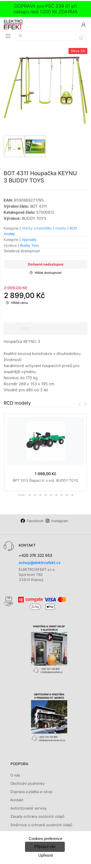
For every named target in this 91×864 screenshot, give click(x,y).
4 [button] (40, 495)
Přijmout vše (45, 847)
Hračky (60, 228)
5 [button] (46, 495)
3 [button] (35, 495)
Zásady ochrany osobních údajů (37, 816)
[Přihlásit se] (83, 24)
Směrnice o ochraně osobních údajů (41, 825)
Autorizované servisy (28, 808)
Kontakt (16, 800)
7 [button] (56, 495)
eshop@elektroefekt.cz (40, 562)
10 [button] (72, 495)
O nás (15, 775)
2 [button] (30, 495)
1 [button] (21, 495)
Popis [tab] (24, 328)
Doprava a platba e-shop (31, 791)
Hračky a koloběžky (37, 228)
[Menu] (8, 36)
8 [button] (62, 495)
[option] (45, 90)
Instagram (59, 520)
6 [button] (51, 495)
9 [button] (67, 495)
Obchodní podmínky (27, 783)
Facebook (35, 520)
